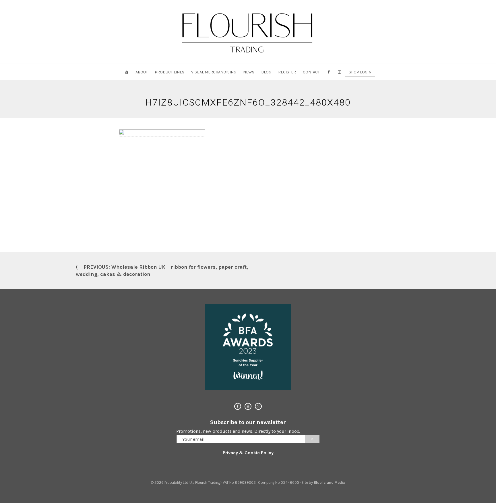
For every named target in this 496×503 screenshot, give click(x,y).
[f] (328, 72)
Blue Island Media (329, 482)
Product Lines (169, 72)
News (248, 72)
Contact (311, 72)
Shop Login (360, 72)
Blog (266, 72)
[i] (339, 72)
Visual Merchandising (213, 72)
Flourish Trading (248, 31)
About (141, 72)
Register (287, 72)
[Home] (126, 72)
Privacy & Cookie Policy (248, 452)
